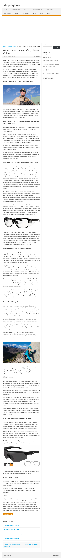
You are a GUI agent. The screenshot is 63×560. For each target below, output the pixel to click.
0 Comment (37, 56)
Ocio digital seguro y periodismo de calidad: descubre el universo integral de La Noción (51, 55)
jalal (6, 56)
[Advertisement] (31, 29)
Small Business (7, 13)
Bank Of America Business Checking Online (15, 534)
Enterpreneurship (15, 9)
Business (26, 9)
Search (44, 44)
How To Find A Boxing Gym (32, 544)
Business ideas (49, 9)
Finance (17, 13)
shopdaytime (12, 5)
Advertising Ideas (37, 9)
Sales (41, 13)
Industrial (26, 13)
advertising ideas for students (11, 529)
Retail (34, 13)
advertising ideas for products (11, 525)
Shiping (48, 13)
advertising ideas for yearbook (11, 538)
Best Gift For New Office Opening (51, 73)
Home (5, 9)
